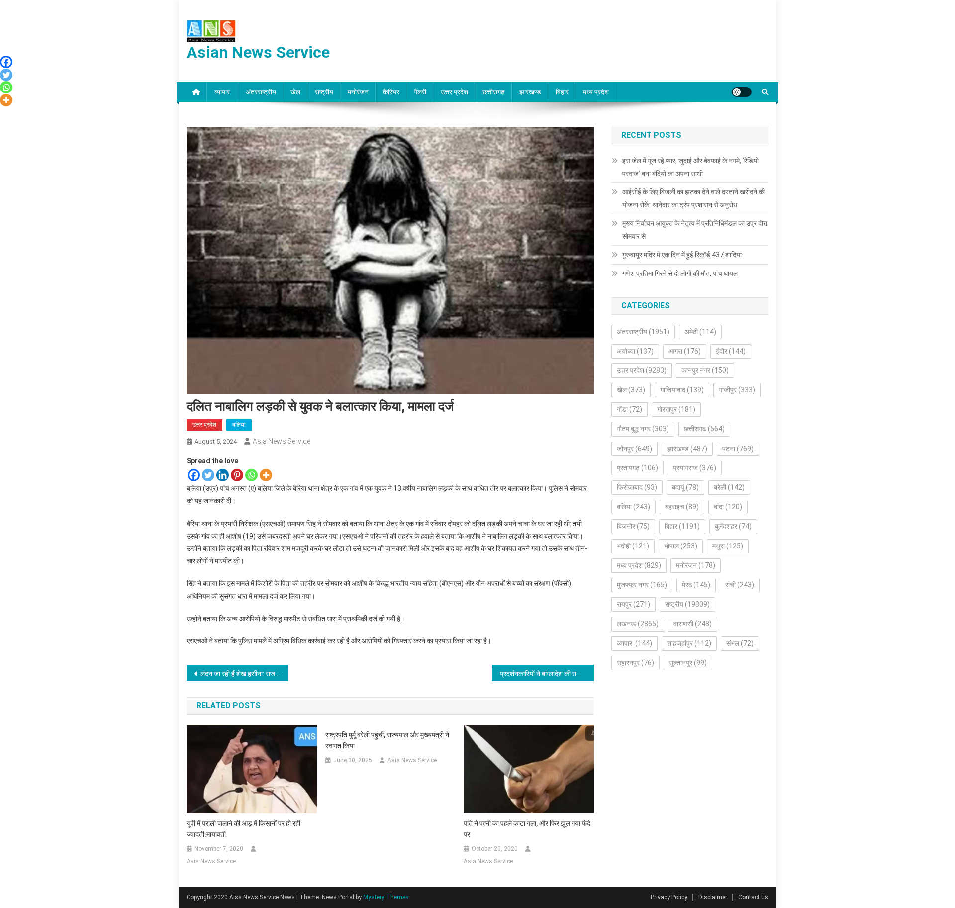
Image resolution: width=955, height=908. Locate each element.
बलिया (239, 424)
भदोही (633, 546)
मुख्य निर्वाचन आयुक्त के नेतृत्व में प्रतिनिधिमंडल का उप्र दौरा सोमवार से (694, 229)
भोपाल (680, 546)
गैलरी (420, 92)
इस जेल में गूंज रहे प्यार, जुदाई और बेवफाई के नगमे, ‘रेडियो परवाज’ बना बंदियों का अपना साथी (690, 167)
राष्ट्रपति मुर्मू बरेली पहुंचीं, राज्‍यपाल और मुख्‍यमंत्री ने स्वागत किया (387, 740)
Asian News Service (258, 52)
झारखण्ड (530, 92)
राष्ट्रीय (324, 92)
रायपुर (633, 604)
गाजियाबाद (682, 390)
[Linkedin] (222, 475)
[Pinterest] (237, 475)
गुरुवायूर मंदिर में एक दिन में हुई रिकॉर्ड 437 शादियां (682, 255)
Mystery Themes (386, 897)
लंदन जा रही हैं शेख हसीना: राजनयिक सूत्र (244, 674)
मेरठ (696, 585)
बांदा (728, 507)
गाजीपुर (737, 390)
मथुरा (727, 546)
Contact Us (753, 897)
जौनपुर (634, 449)
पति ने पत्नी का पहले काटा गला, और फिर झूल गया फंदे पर (527, 828)
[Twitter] (208, 475)
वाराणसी (692, 624)
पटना (738, 449)
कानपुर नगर (705, 370)
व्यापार (222, 92)
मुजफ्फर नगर (642, 585)
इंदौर (731, 351)
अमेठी (700, 332)
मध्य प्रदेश (596, 92)
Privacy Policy (669, 897)
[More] (266, 475)
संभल (740, 643)
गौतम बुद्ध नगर (643, 429)
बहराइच (682, 507)
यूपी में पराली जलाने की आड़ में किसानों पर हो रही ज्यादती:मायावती (243, 828)
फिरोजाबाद (637, 487)
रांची (739, 585)
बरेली (729, 487)
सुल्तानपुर (688, 663)
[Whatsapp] (251, 475)
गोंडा (629, 409)
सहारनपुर (635, 663)
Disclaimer (712, 897)
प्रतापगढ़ (637, 468)
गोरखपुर (676, 409)
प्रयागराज (694, 468)
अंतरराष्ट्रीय (261, 92)
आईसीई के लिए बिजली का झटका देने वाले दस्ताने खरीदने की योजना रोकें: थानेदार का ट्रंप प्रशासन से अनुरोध (693, 198)
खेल (295, 92)
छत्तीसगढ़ (493, 92)
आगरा (684, 351)
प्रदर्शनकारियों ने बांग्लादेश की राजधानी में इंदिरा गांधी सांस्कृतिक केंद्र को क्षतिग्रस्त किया (547, 674)
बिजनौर (633, 526)
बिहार (562, 92)
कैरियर (391, 92)
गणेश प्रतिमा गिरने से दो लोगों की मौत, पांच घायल (680, 273)
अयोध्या (635, 351)
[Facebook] (194, 475)
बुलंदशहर (733, 526)
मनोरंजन (358, 92)
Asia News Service (281, 441)
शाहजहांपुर (689, 643)
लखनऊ (638, 624)
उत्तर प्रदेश (454, 92)
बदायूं (685, 487)
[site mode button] (742, 92)
